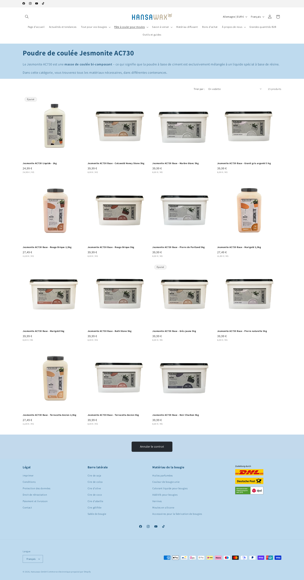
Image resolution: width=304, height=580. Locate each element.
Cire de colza (95, 481)
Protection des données (36, 488)
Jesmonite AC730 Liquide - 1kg (40, 163)
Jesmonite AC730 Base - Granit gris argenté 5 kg (244, 163)
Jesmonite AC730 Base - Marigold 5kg (43, 331)
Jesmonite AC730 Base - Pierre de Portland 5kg (178, 247)
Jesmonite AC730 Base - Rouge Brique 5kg (111, 247)
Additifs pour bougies (165, 494)
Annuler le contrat (152, 446)
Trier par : (199, 89)
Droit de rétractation (35, 494)
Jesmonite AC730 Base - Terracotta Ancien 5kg (113, 415)
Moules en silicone (163, 507)
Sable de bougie (97, 513)
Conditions (29, 481)
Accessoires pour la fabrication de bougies (177, 513)
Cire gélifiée (95, 507)
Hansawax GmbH (39, 571)
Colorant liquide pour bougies (170, 488)
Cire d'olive (94, 488)
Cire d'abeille (95, 501)
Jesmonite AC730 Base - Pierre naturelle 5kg (242, 331)
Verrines (157, 501)
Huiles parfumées (162, 475)
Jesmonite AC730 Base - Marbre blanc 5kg (175, 163)
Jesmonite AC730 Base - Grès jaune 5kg (174, 331)
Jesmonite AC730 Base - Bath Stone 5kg (110, 331)
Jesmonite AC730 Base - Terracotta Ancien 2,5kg (49, 415)
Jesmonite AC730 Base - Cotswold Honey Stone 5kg (116, 163)
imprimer (28, 475)
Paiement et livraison (35, 501)
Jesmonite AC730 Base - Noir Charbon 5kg (175, 415)
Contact (27, 507)
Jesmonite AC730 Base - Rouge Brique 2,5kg (47, 247)
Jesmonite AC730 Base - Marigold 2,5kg (239, 247)
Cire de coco (95, 494)
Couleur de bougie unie (166, 481)
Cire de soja (94, 475)
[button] (27, 17)
